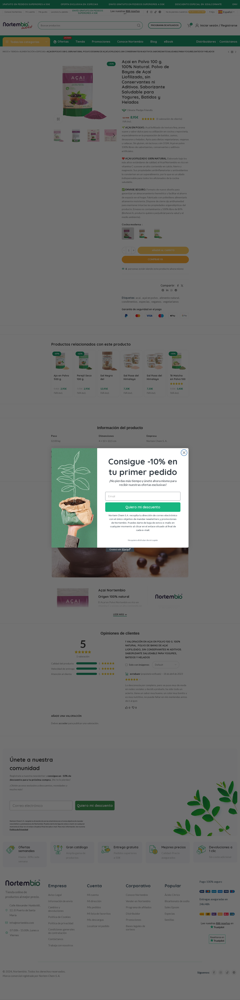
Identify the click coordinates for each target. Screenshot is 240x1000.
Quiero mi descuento (142, 507)
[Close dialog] (184, 453)
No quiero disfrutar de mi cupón (143, 540)
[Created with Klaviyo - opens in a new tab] (120, 550)
